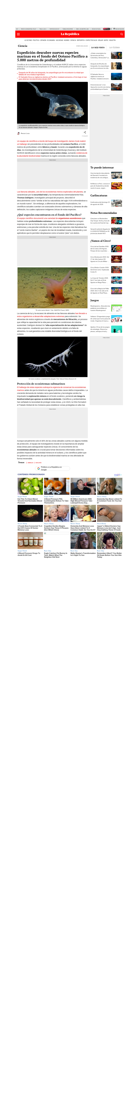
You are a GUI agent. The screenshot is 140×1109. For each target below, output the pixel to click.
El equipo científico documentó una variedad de (49, 218)
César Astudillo (97, 29)
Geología (38, 462)
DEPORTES (81, 40)
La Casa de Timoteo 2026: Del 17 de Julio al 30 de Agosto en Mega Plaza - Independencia (99, 281)
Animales (30, 462)
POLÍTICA (36, 40)
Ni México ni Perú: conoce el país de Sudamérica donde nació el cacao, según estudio (100, 187)
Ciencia (22, 46)
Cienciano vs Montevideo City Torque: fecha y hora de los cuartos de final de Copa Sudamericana (99, 222)
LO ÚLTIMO (28, 40)
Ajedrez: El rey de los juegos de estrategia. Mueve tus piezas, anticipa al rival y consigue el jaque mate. (100, 330)
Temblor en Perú (67, 29)
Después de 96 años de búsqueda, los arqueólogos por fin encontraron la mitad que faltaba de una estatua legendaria (51, 74)
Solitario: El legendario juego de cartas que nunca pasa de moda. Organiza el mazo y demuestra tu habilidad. (100, 320)
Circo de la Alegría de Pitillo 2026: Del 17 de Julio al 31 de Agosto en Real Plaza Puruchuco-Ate (99, 292)
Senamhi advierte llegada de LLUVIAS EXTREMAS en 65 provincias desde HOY (100, 231)
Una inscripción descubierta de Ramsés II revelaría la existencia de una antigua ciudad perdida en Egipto (99, 176)
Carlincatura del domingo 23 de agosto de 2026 (100, 203)
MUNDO (66, 40)
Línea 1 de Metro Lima (82, 29)
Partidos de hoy (55, 29)
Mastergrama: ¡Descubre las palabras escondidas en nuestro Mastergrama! (100, 308)
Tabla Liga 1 (43, 29)
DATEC (106, 40)
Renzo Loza (25, 133)
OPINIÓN (43, 40)
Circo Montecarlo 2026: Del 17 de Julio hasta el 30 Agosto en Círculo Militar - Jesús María (99, 260)
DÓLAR (100, 40)
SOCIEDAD (59, 40)
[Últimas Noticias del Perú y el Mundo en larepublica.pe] (70, 34)
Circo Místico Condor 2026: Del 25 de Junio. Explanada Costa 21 (99, 270)
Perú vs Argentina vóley (28, 29)
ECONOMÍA (51, 40)
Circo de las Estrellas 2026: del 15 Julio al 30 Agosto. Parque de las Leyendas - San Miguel (99, 250)
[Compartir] (85, 132)
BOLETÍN (112, 40)
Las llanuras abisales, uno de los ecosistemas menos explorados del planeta (50, 192)
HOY (17, 29)
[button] (18, 34)
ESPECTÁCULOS (91, 40)
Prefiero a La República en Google (51, 468)
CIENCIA (73, 40)
